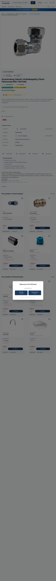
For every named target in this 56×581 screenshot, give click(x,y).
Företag (21, 292)
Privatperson (34, 292)
